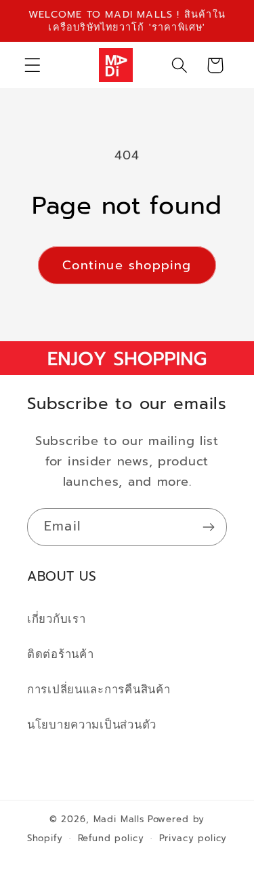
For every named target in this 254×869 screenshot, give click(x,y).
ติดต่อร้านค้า (60, 654)
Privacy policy (193, 838)
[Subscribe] (208, 527)
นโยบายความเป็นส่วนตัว (91, 724)
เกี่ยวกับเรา (56, 619)
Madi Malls (118, 819)
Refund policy (111, 838)
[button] (33, 65)
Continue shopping (126, 265)
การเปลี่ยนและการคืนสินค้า (98, 689)
